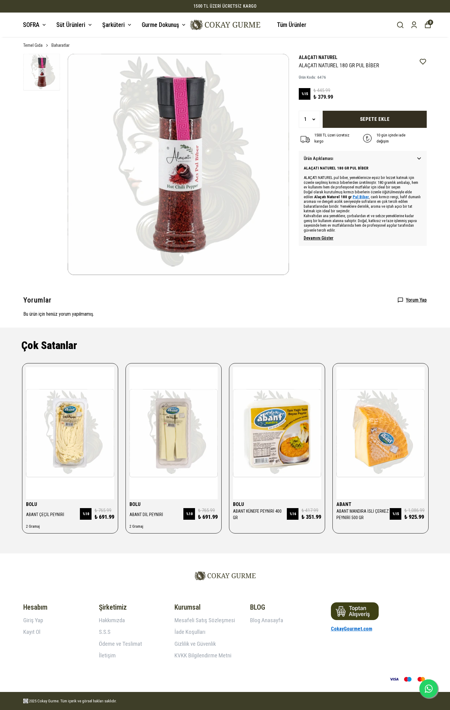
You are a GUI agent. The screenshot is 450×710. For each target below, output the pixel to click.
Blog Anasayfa (266, 620)
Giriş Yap (33, 620)
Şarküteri (113, 24)
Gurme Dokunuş (160, 24)
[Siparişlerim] (414, 25)
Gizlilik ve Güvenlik (195, 643)
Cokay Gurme (47, 701)
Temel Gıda (33, 45)
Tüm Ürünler (291, 24)
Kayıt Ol (31, 631)
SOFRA (31, 24)
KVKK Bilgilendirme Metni (202, 655)
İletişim (107, 655)
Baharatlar (60, 45)
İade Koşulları (189, 631)
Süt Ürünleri (70, 24)
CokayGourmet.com (351, 629)
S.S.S (105, 631)
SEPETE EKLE (375, 119)
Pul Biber (361, 197)
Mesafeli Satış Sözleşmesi (204, 620)
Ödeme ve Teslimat (120, 643)
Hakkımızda (112, 620)
